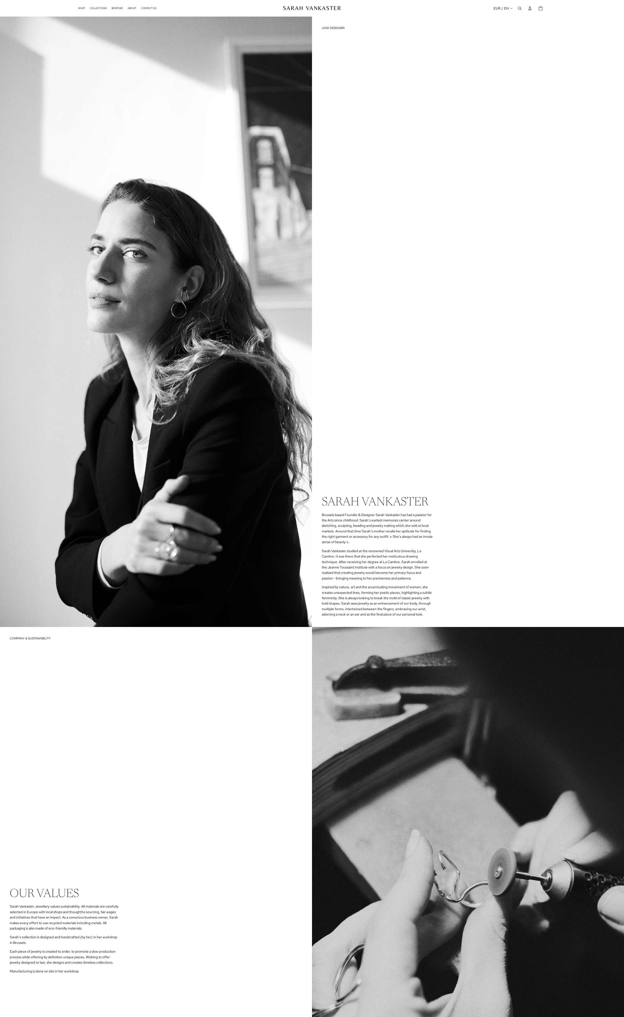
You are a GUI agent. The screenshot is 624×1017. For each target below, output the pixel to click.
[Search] (519, 8)
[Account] (530, 8)
